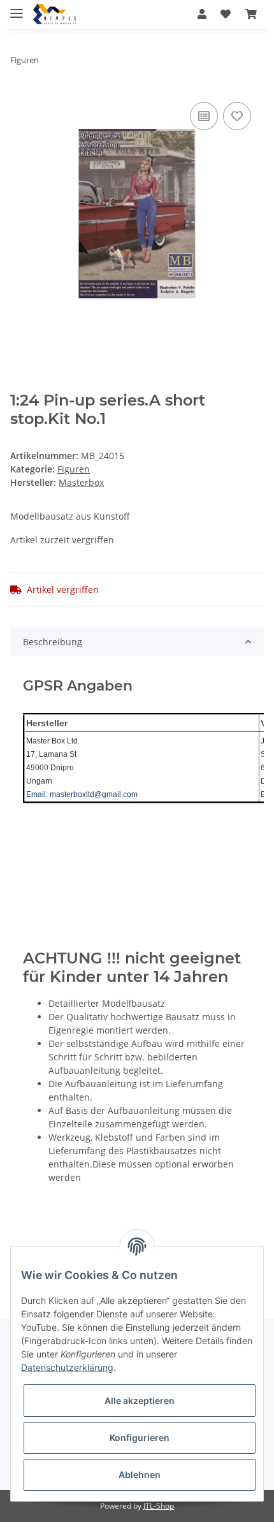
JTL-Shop (158, 1505)
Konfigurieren (139, 1437)
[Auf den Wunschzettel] (237, 116)
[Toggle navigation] (16, 8)
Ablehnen (140, 1474)
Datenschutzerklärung (67, 1367)
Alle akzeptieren (140, 1400)
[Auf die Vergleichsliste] (204, 116)
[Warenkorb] (251, 14)
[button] (202, 14)
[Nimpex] (54, 14)
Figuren (73, 469)
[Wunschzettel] (225, 14)
